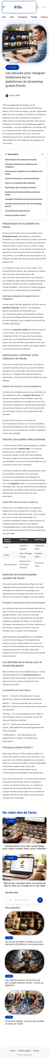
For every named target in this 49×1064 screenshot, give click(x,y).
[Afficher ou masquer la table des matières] (31, 154)
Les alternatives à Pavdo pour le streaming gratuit (23, 205)
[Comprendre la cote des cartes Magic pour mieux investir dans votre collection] (24, 830)
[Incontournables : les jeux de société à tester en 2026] (24, 1002)
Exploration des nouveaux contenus (20, 187)
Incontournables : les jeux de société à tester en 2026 (24, 1022)
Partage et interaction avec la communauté (23, 199)
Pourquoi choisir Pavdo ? (15, 215)
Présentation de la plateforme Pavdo (21, 160)
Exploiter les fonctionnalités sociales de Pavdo (22, 193)
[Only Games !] (18, 7)
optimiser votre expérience (32, 140)
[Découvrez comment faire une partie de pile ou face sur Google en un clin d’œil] (24, 867)
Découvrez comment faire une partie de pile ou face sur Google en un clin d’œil (24, 884)
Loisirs (12, 67)
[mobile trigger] (5, 7)
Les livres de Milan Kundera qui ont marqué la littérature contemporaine (24, 943)
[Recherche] (37, 7)
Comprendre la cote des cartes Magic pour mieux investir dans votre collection (24, 847)
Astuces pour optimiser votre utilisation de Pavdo (23, 172)
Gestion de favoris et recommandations (22, 178)
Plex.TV (5, 696)
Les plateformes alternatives (17, 211)
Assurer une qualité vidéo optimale (20, 183)
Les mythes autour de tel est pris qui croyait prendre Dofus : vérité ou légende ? (24, 983)
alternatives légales (35, 124)
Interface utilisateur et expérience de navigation (21, 165)
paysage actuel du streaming (19, 105)
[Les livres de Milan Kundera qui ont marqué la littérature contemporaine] (24, 923)
